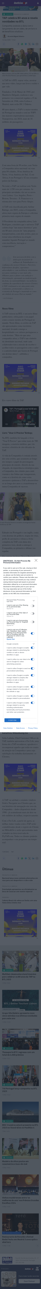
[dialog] (20, 644)
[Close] (37, 561)
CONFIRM (12, 720)
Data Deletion (8, 728)
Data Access (20, 728)
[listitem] (20, 600)
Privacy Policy (33, 728)
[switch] (32, 606)
